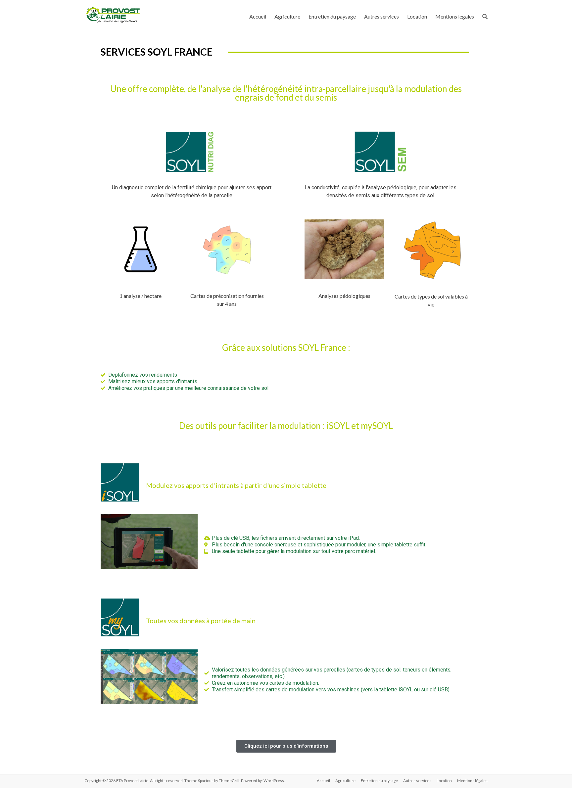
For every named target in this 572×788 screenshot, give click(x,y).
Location (417, 16)
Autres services (381, 16)
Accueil (257, 16)
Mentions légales (454, 16)
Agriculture (287, 16)
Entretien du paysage (332, 16)
